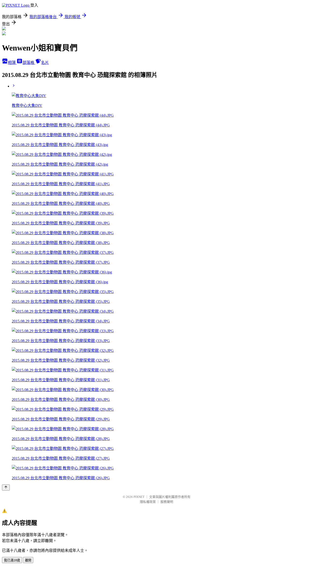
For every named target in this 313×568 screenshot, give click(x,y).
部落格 (28, 63)
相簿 (12, 63)
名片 (45, 63)
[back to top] (6, 487)
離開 (28, 560)
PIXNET (139, 497)
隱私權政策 (148, 502)
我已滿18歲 (12, 560)
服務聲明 (166, 502)
